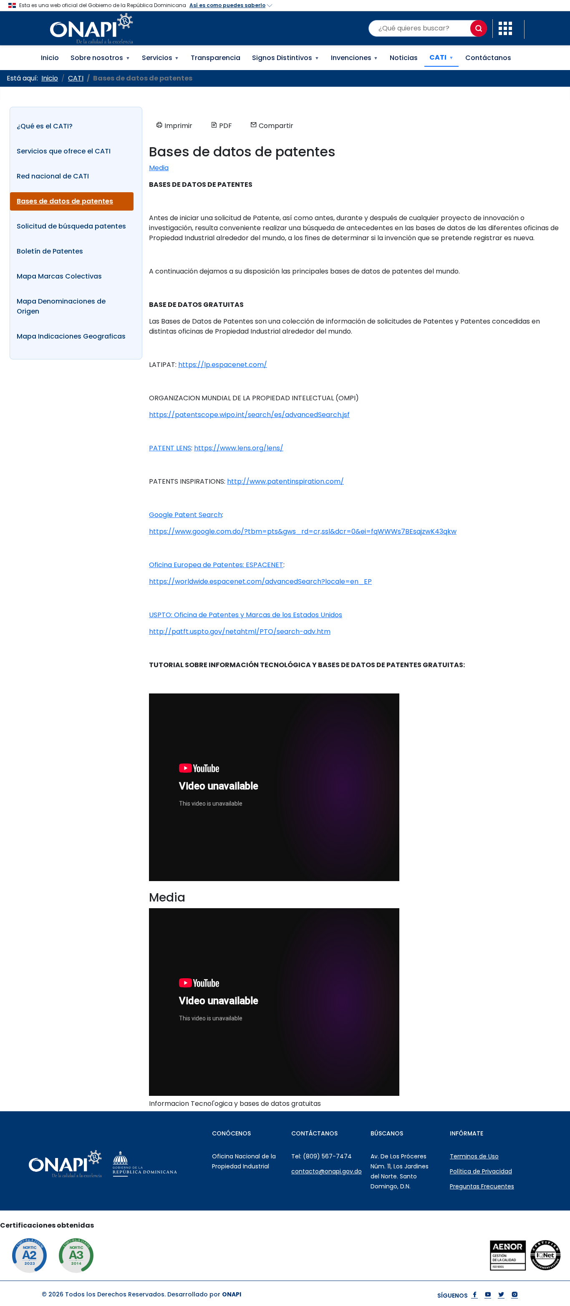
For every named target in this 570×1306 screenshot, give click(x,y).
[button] (505, 28)
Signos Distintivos (285, 58)
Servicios (160, 58)
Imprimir (177, 126)
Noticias (404, 58)
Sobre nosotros (100, 58)
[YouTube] (487, 1295)
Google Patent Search (185, 515)
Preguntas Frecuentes (482, 1186)
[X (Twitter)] (501, 1295)
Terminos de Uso (474, 1156)
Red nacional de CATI (53, 176)
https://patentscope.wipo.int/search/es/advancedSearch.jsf (249, 414)
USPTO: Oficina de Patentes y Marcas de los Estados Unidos (245, 615)
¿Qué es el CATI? (45, 126)
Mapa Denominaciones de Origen (61, 306)
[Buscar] (478, 28)
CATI (441, 57)
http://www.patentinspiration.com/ (285, 481)
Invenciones (354, 58)
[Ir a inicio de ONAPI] (83, 1164)
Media (159, 168)
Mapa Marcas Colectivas (59, 276)
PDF (224, 126)
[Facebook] (474, 1295)
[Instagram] (514, 1295)
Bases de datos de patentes (65, 201)
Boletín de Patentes (50, 251)
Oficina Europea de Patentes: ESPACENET (216, 565)
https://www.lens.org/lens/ (238, 448)
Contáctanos (488, 58)
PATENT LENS (170, 448)
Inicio (50, 58)
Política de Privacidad (481, 1171)
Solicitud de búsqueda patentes (71, 226)
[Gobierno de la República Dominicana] (163, 1164)
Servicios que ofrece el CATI (64, 151)
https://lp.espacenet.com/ (222, 364)
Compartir (275, 126)
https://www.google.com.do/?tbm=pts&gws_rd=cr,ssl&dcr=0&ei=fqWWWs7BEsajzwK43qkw (303, 531)
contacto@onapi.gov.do (326, 1171)
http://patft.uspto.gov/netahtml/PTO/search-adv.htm (239, 631)
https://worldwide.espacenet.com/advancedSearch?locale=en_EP (260, 581)
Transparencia (215, 58)
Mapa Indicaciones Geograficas (71, 336)
